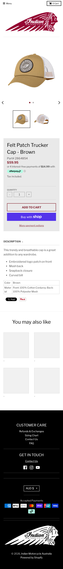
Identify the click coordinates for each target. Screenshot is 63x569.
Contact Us (31, 439)
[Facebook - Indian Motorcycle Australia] (25, 467)
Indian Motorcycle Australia (36, 553)
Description (12, 241)
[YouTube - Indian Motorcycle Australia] (38, 467)
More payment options (31, 225)
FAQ (31, 443)
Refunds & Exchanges (31, 431)
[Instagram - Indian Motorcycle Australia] (31, 467)
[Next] (59, 102)
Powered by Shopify (31, 557)
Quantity (12, 190)
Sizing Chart (31, 435)
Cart (55, 3)
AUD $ (30, 488)
